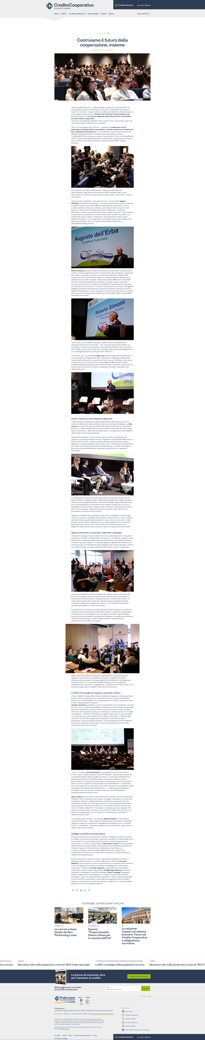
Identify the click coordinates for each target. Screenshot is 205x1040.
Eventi (103, 14)
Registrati (148, 5)
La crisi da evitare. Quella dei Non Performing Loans (65, 932)
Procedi (145, 988)
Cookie (95, 1035)
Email (108, 987)
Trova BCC (57, 1035)
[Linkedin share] (80, 890)
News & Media (93, 14)
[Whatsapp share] (84, 890)
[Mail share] (88, 890)
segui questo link (64, 1029)
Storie (111, 14)
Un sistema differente (77, 14)
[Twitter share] (76, 890)
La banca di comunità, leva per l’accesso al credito (88, 976)
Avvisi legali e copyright (61, 1038)
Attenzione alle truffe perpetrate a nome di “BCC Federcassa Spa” (125, 964)
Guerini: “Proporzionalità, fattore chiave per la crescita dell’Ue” (100, 933)
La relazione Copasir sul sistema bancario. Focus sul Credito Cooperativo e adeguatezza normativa (134, 936)
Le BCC (63, 14)
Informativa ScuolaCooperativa (83, 1035)
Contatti (64, 1035)
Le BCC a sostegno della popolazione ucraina (59, 964)
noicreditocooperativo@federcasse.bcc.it (102, 1013)
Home (56, 14)
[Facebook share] (72, 890)
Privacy (70, 1035)
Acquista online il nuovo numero (138, 976)
